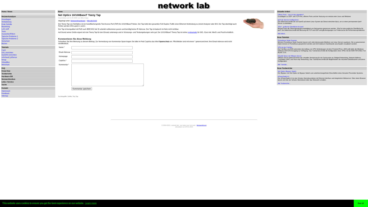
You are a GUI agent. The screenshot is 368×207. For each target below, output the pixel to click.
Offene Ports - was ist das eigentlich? (291, 15)
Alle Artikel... (282, 33)
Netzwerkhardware (78, 21)
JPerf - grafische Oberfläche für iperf (290, 27)
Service (10, 82)
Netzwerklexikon (8, 79)
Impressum (6, 91)
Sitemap (5, 96)
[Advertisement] (253, 73)
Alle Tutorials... (283, 64)
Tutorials (5, 47)
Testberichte (7, 74)
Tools (4, 31)
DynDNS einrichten (9, 55)
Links (4, 82)
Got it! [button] (361, 203)
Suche (4, 85)
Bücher (4, 44)
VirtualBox (6, 62)
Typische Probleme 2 (10, 39)
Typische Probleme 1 (10, 36)
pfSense (13, 57)
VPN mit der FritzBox (285, 47)
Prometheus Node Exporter (287, 40)
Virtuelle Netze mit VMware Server (290, 56)
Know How (6, 71)
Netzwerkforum (201, 125)
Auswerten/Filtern (8, 34)
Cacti (4, 50)
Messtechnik (92, 21)
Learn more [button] (91, 203)
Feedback (5, 93)
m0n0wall (5, 57)
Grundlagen (6, 19)
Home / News (7, 12)
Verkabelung (7, 22)
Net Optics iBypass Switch (287, 71)
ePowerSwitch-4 (283, 76)
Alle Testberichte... (284, 83)
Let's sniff (5, 29)
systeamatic (192, 32)
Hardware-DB (7, 76)
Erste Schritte (7, 24)
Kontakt (5, 88)
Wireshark (5, 65)
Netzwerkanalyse (9, 17)
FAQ (3, 68)
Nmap (4, 60)
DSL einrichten (7, 53)
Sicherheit (5, 41)
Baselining (6, 27)
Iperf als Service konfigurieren (288, 20)
